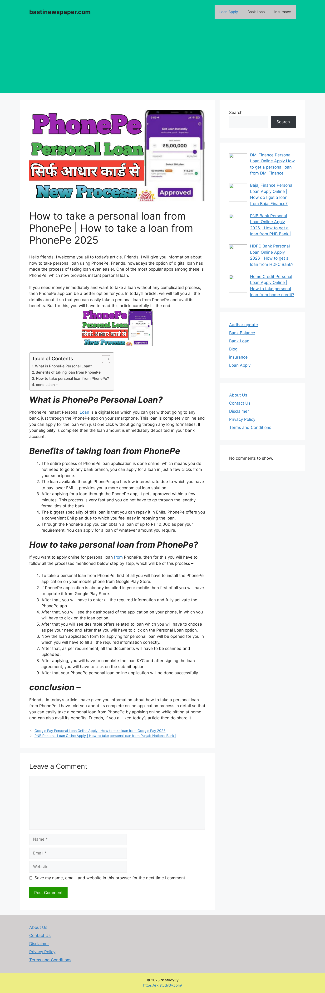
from (118, 557)
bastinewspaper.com (60, 11)
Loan (84, 412)
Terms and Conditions (250, 427)
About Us (238, 395)
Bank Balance (242, 332)
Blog (233, 349)
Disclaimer (239, 411)
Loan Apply (228, 12)
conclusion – (47, 384)
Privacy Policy (242, 419)
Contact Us (240, 403)
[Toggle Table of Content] (103, 359)
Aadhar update (243, 324)
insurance (282, 12)
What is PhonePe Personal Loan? (63, 366)
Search (235, 112)
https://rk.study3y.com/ (162, 985)
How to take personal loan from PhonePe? (72, 378)
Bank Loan (256, 12)
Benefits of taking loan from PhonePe (68, 372)
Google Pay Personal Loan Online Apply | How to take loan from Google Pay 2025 (100, 731)
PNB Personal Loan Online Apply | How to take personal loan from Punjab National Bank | (105, 736)
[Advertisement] (162, 59)
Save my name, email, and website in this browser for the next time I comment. (110, 877)
